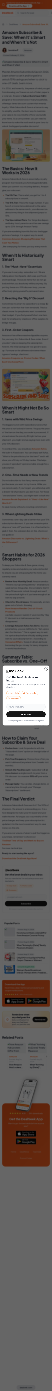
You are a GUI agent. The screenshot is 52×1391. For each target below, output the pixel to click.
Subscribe (26, 714)
